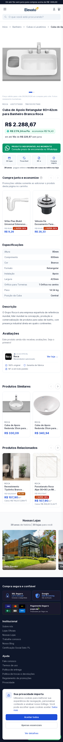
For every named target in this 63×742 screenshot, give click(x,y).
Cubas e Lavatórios (36, 27)
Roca (5, 104)
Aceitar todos (31, 717)
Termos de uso (10, 665)
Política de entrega (12, 669)
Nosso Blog (8, 643)
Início (5, 27)
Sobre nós (7, 626)
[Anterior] (51, 178)
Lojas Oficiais (9, 630)
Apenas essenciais (31, 725)
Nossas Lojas (9, 635)
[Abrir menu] (4, 9)
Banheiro (17, 27)
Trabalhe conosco (11, 639)
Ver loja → (52, 356)
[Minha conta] (54, 9)
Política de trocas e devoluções (18, 674)
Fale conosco (9, 661)
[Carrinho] (59, 9)
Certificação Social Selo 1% (16, 647)
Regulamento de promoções (16, 678)
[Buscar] (5, 17)
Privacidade (8, 682)
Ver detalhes (31, 733)
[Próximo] (58, 178)
